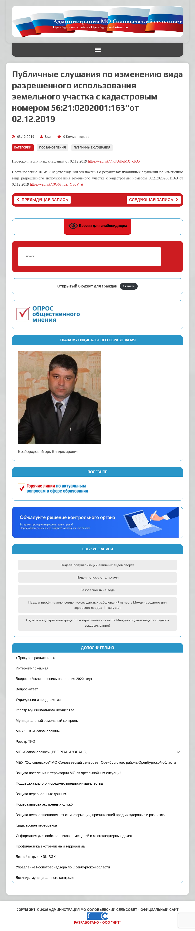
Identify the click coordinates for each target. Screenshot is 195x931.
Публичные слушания (92, 147)
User (48, 137)
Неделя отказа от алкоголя (98, 577)
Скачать (129, 286)
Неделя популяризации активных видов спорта (97, 565)
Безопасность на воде (97, 590)
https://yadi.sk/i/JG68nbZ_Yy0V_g (56, 184)
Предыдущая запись (45, 200)
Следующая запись (151, 200)
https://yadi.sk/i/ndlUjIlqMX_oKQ (114, 161)
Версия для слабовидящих (102, 225)
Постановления (52, 147)
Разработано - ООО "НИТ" (97, 922)
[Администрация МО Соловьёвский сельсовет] (97, 21)
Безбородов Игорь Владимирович (48, 451)
